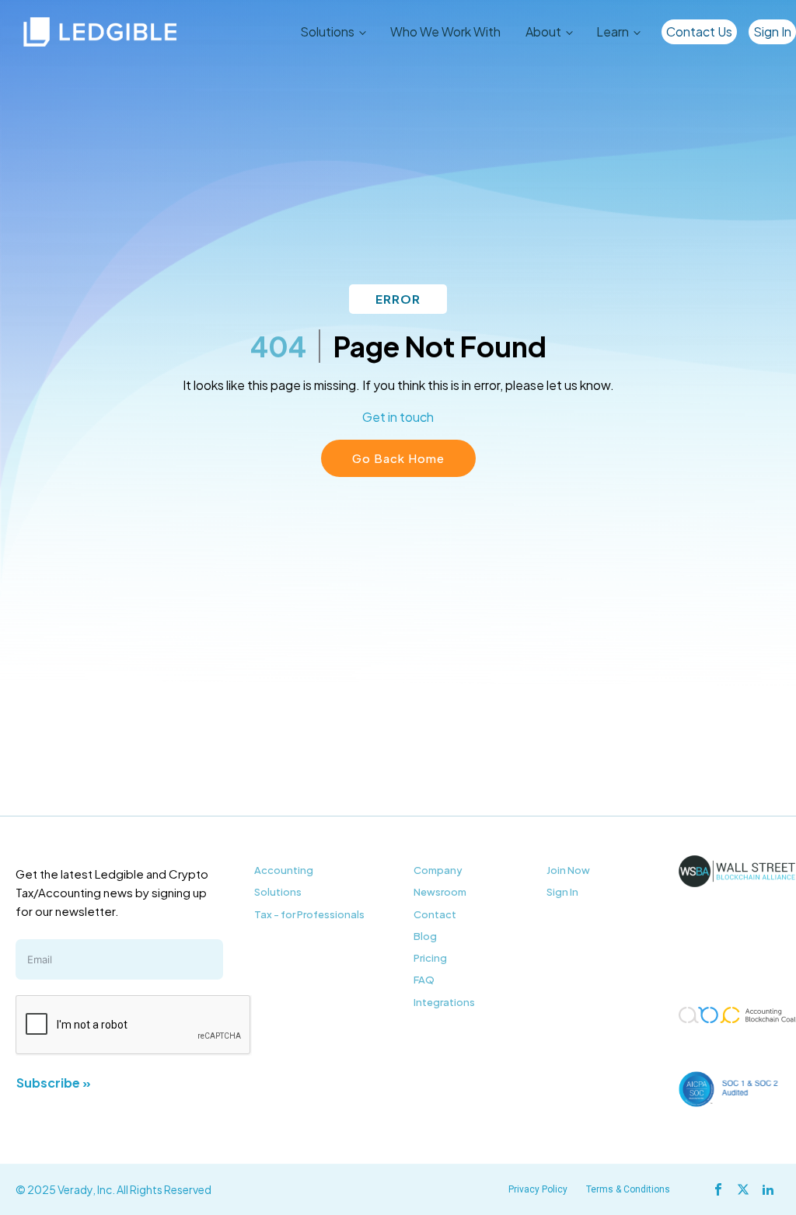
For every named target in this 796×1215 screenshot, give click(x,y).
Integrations (444, 1002)
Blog (425, 936)
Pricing (430, 957)
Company (438, 870)
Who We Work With (445, 31)
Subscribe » (53, 1082)
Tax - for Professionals (309, 914)
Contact (435, 914)
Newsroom (440, 891)
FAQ (424, 979)
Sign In (772, 31)
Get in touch (398, 417)
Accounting (283, 870)
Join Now (568, 870)
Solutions (278, 891)
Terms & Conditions (628, 1189)
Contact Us (699, 31)
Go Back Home (398, 458)
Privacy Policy (537, 1189)
